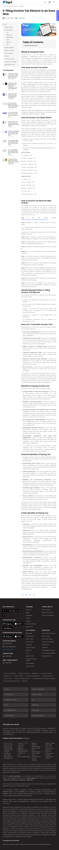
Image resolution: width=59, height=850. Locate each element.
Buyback (9, 35)
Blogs (27, 612)
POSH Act (25, 681)
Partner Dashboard (48, 615)
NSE (5, 780)
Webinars (45, 647)
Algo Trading (8, 53)
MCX (13, 780)
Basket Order (30, 656)
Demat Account (9, 59)
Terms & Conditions (10, 673)
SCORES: (5, 792)
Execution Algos (30, 647)
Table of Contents (33, 42)
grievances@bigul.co (15, 776)
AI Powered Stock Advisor (31, 659)
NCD (7, 40)
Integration (29, 615)
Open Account (58, 15)
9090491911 (8, 656)
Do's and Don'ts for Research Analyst (44, 678)
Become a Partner (47, 612)
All (5, 24)
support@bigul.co (10, 646)
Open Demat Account (48, 633)
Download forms (47, 676)
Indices (7, 56)
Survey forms (8, 678)
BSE (21, 780)
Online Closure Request (33, 676)
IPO (7, 32)
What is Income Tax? (31, 45)
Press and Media (31, 624)
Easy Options (30, 642)
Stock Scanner (30, 666)
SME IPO (8, 42)
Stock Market (9, 30)
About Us (28, 610)
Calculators (45, 645)
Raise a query (9, 649)
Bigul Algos (29, 633)
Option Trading (9, 50)
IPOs (27, 653)
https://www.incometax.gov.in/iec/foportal (34, 219)
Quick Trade (29, 639)
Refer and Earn (46, 610)
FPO (7, 45)
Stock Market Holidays (48, 653)
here (8, 780)
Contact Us (29, 627)
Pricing (28, 618)
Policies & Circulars (23, 673)
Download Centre (47, 639)
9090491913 (8, 643)
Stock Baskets (30, 663)
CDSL (28, 780)
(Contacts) (26, 738)
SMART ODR (7, 676)
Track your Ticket (45, 673)
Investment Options (48, 642)
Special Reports (46, 656)
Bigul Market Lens (10, 64)
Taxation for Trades (10, 62)
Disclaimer (35, 673)
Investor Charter (18, 676)
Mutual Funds (9, 27)
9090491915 (8, 663)
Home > (5, 6)
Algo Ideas (29, 645)
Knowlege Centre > (14, 6)
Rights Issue (9, 37)
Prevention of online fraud (12, 681)
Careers (28, 621)
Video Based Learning (48, 650)
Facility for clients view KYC (22, 678)
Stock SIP (28, 650)
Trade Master (30, 636)
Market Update (9, 47)
